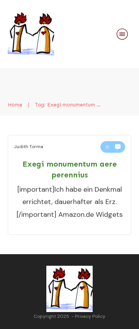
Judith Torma (28, 146)
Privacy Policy (90, 316)
